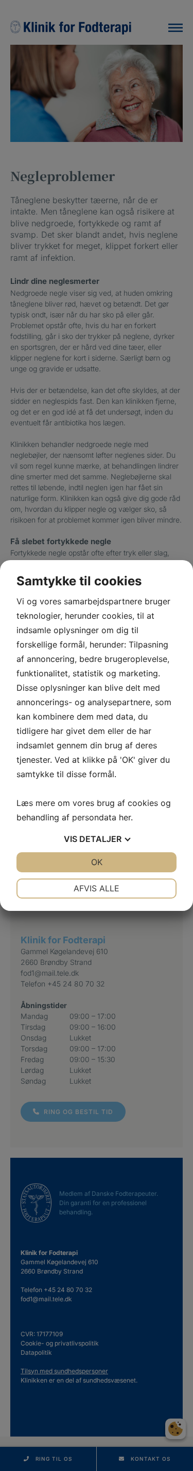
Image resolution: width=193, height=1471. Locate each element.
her (125, 817)
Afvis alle (96, 888)
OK (96, 862)
